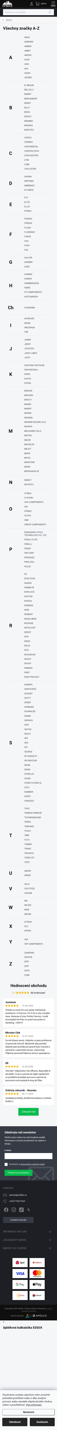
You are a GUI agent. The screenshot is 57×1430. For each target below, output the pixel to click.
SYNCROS (29, 801)
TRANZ (27, 848)
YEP (26, 939)
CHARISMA (29, 307)
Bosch (27, 116)
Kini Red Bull (31, 369)
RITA (26, 650)
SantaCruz (30, 689)
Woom (27, 914)
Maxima (28, 417)
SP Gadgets (30, 756)
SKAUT (27, 734)
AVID (26, 64)
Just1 (27, 357)
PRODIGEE (29, 557)
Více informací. (34, 1404)
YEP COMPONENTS (33, 944)
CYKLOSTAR (30, 169)
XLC (26, 926)
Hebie (27, 287)
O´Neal (28, 493)
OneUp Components (35, 524)
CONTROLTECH (31, 151)
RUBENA (28, 668)
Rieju (27, 645)
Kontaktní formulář (18, 1220)
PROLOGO (29, 562)
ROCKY (27, 659)
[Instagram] (13, 1209)
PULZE (27, 566)
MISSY (27, 453)
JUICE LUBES (30, 353)
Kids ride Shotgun (34, 365)
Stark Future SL (33, 783)
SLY (26, 747)
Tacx (26, 808)
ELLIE (27, 206)
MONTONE (29, 462)
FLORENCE (29, 232)
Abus (27, 37)
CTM (26, 160)
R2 (25, 574)
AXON (27, 73)
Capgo (27, 137)
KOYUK (27, 383)
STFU (26, 787)
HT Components (33, 292)
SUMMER (28, 792)
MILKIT (27, 449)
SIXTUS (27, 729)
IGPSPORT (29, 318)
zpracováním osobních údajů (33, 1164)
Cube (27, 164)
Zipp (26, 966)
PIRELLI (28, 544)
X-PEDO (28, 922)
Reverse (28, 623)
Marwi (27, 413)
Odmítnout (15, 1422)
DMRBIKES (29, 185)
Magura (28, 395)
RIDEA (27, 641)
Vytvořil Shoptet (17, 1316)
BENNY (27, 94)
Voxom (28, 893)
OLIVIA (27, 515)
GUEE (27, 266)
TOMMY (28, 844)
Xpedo (27, 930)
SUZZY (27, 796)
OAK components (33, 502)
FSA (26, 250)
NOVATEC (29, 484)
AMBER (27, 46)
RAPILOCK (29, 592)
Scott (27, 698)
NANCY (27, 480)
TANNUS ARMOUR (33, 813)
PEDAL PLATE (31, 539)
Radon (27, 583)
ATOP (27, 59)
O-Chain (28, 497)
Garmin (28, 262)
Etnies (27, 211)
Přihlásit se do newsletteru (18, 1173)
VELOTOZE (29, 888)
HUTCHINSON (31, 296)
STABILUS (29, 774)
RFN (26, 636)
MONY (27, 467)
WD (26, 900)
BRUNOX (28, 125)
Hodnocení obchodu (28, 985)
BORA (27, 112)
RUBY (27, 672)
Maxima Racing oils (35, 422)
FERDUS (28, 223)
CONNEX (28, 142)
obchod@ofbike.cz (18, 1195)
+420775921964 (17, 1201)
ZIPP (26, 961)
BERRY (27, 103)
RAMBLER (29, 587)
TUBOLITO (29, 857)
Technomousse (32, 817)
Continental (31, 146)
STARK (27, 778)
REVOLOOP (29, 627)
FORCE (27, 236)
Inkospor (29, 327)
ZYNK (27, 975)
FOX (26, 241)
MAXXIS (28, 426)
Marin (27, 404)
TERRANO (29, 826)
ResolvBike (30, 619)
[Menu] (53, 4)
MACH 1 (28, 399)
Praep (27, 548)
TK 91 (27, 840)
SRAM (27, 765)
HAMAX (28, 278)
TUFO (27, 862)
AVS (26, 68)
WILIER (27, 905)
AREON (27, 55)
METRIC (28, 435)
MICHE (27, 440)
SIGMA (27, 716)
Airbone (28, 41)
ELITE (27, 202)
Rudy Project (31, 677)
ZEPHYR (28, 957)
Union (27, 871)
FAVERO (28, 218)
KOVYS (27, 378)
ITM (26, 332)
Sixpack (28, 720)
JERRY (27, 344)
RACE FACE (29, 578)
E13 (26, 197)
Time (26, 835)
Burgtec (29, 130)
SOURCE (28, 751)
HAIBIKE (28, 274)
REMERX (28, 614)
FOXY (27, 245)
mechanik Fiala (32, 431)
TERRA (27, 822)
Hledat (50, 12)
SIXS (26, 725)
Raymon (28, 605)
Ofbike (28, 511)
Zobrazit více (28, 1111)
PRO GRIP (29, 553)
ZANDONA (29, 953)
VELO (27, 884)
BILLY (27, 107)
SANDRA (28, 684)
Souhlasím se (27, 1164)
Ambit (27, 50)
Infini (27, 323)
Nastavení (28, 1412)
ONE (26, 520)
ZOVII (27, 970)
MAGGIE (28, 390)
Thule (27, 831)
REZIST (27, 632)
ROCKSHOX (30, 654)
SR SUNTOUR (30, 760)
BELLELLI (29, 89)
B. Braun (29, 85)
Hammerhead (31, 283)
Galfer (28, 257)
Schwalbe (29, 711)
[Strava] (28, 1209)
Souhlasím (42, 1422)
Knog (27, 374)
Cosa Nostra (31, 155)
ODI (26, 506)
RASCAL (28, 601)
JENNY (27, 339)
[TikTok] (21, 1209)
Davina (28, 176)
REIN (26, 610)
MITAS (27, 458)
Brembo (28, 121)
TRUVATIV (29, 853)
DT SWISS (28, 190)
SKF (26, 738)
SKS (26, 742)
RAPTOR (28, 596)
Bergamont (30, 98)
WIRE (26, 909)
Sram (27, 769)
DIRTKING (29, 181)
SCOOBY (28, 693)
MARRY (27, 408)
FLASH (27, 227)
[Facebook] (5, 1209)
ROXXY (27, 663)
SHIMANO (29, 707)
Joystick (29, 348)
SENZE (27, 702)
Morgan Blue (31, 471)
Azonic (28, 77)
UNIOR (27, 875)
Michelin (29, 444)
